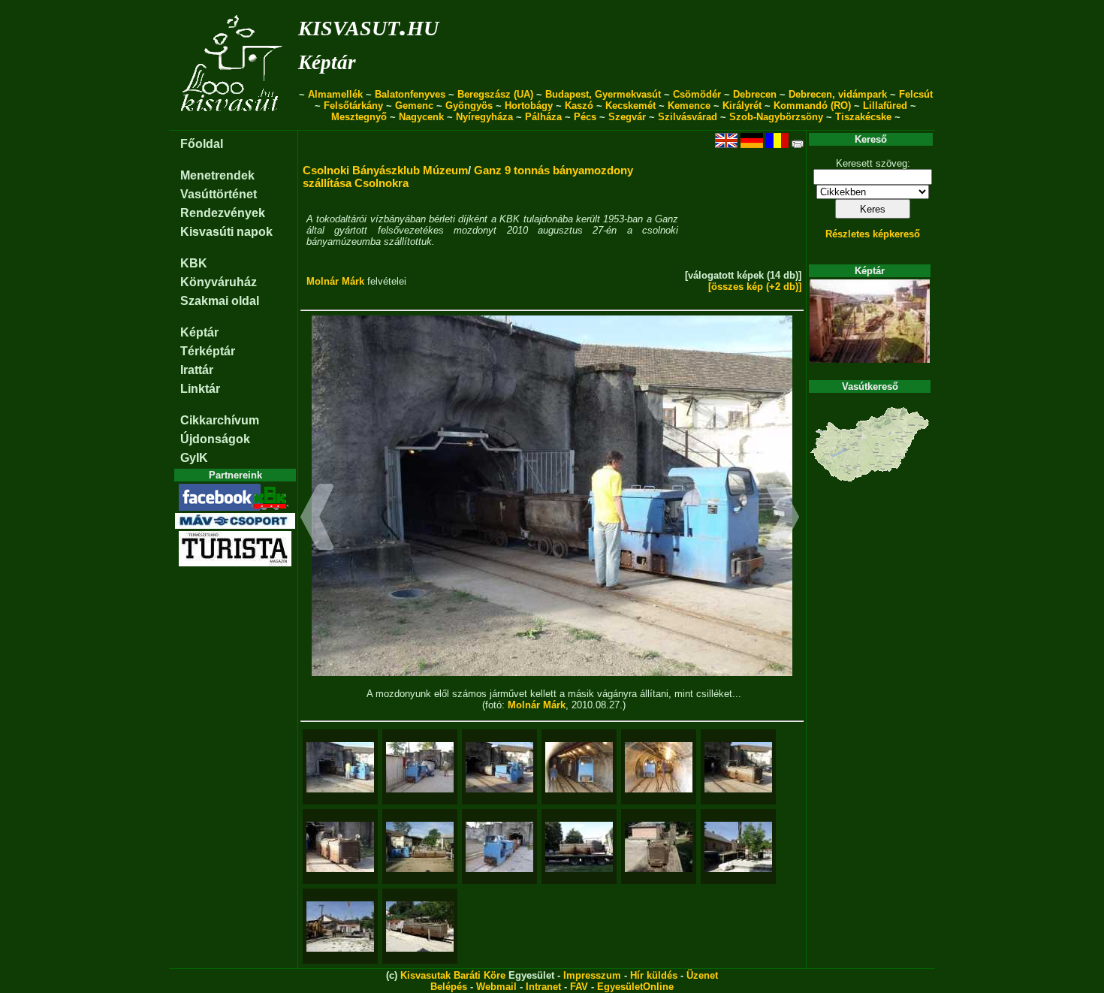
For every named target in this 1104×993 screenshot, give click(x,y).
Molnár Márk (335, 281)
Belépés (448, 986)
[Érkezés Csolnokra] (579, 847)
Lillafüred (885, 105)
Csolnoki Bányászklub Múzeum (385, 170)
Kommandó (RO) (812, 105)
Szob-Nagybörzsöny (776, 116)
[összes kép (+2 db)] (754, 286)
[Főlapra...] (233, 122)
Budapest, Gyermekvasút (603, 94)
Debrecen (755, 94)
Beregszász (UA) (495, 94)
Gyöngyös (469, 105)
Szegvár (627, 116)
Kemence (689, 105)
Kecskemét (630, 105)
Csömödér (697, 94)
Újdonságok (215, 439)
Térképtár (207, 351)
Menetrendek (217, 175)
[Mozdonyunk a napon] (738, 767)
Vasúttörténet (218, 194)
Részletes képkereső (872, 234)
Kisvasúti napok (226, 231)
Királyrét (742, 105)
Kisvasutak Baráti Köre (452, 975)
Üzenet (702, 975)
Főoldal (201, 143)
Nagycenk (421, 116)
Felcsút (916, 94)
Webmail (496, 986)
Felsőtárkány (353, 105)
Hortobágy (529, 105)
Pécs (585, 116)
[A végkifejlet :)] (420, 926)
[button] (317, 519)
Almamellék (335, 94)
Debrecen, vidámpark (838, 94)
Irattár (196, 370)
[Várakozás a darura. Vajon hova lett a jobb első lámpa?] (658, 847)
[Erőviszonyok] (420, 847)
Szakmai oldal (219, 300)
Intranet (543, 986)
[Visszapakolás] (499, 847)
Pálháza (543, 116)
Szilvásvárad (687, 116)
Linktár (200, 388)
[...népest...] (420, 767)
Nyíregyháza (484, 116)
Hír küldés (653, 975)
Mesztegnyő (359, 116)
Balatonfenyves (410, 94)
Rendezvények (222, 213)
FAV (579, 986)
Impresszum (592, 975)
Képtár (327, 62)
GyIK (194, 457)
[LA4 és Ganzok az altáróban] (658, 767)
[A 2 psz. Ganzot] (499, 767)
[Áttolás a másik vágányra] (579, 767)
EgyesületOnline (635, 986)
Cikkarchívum (219, 420)
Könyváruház (218, 282)
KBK (193, 263)
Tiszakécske (863, 116)
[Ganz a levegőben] (738, 847)
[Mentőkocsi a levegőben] (340, 926)
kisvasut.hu (368, 25)
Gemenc (414, 105)
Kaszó (579, 105)
